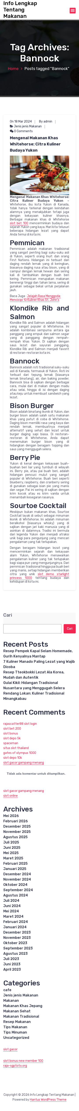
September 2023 (18, 948)
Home (13, 68)
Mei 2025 (11, 853)
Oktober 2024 (15, 885)
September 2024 (18, 890)
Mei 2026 (11, 816)
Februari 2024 (15, 922)
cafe (7, 990)
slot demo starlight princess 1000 (39, 576)
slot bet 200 (12, 729)
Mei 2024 (11, 911)
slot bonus (10, 733)
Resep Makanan (17, 1022)
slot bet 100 (19, 223)
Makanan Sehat (17, 1011)
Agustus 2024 (15, 895)
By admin (45, 121)
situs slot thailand (16, 748)
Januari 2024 (15, 927)
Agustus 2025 (15, 837)
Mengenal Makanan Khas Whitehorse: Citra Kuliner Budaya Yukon (35, 144)
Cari (7, 615)
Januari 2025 (14, 869)
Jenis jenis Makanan (28, 126)
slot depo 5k (12, 738)
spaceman (10, 743)
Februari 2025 (15, 863)
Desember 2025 (17, 826)
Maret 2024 (13, 916)
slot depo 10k (12, 758)
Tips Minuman (15, 1032)
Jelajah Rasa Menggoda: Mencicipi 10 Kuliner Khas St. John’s (35, 298)
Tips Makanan (15, 1027)
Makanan (11, 1000)
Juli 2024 (11, 900)
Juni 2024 (12, 906)
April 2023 (12, 969)
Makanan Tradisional (21, 1016)
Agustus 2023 (15, 953)
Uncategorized (16, 1038)
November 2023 (17, 938)
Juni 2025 (11, 847)
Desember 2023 (17, 932)
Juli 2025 (11, 842)
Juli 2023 (11, 959)
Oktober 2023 (15, 943)
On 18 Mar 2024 (21, 121)
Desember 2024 (17, 874)
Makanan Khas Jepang (22, 1006)
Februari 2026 (15, 821)
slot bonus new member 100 (23, 1061)
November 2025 (17, 832)
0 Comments (23, 131)
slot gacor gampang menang (23, 763)
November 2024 (17, 879)
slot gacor (10, 1049)
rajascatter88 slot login (20, 724)
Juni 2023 (11, 964)
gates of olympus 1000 (19, 753)
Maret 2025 (13, 858)
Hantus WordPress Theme (48, 1100)
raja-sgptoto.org (15, 1066)
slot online (10, 796)
